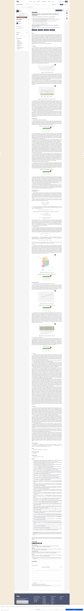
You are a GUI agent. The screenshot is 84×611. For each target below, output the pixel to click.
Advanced (65, 4)
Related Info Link (18, 26)
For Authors (43, 597)
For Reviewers (44, 598)
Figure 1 (56, 48)
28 (53, 230)
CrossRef (50, 467)
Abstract (18, 39)
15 (50, 165)
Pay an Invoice (35, 598)
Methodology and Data (19, 42)
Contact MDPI (35, 600)
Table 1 (33, 151)
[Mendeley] (41, 543)
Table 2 (44, 164)
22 (48, 195)
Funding (18, 46)
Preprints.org (52, 599)
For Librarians (44, 600)
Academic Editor (18, 21)
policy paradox (41, 43)
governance (50, 43)
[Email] (32, 543)
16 (58, 165)
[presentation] (53, 199)
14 (50, 177)
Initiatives (49, 1)
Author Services (44, 1)
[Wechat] (38, 543)
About (53, 1)
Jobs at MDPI (35, 601)
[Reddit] (40, 543)
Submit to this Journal (21, 13)
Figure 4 (34, 289)
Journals (30, 1)
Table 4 (53, 285)
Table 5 (42, 339)
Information (38, 1)
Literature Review (19, 41)
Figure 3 (38, 287)
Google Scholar (46, 467)
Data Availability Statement (20, 47)
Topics (34, 1)
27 (44, 228)
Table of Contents (19, 38)
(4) (61, 240)
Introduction (18, 40)
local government (46, 43)
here (35, 558)
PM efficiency (37, 43)
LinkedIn (61, 597)
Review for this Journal (22, 15)
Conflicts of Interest (19, 48)
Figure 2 (51, 103)
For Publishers (44, 601)
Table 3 (43, 246)
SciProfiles (52, 601)
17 (52, 177)
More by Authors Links (19, 28)
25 (58, 211)
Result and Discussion (19, 43)
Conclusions (18, 44)
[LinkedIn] (35, 543)
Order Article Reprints (58, 10)
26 (43, 228)
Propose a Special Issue (22, 17)
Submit (66, 1)
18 (53, 177)
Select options (19, 601)
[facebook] (37, 543)
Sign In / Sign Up (62, 1)
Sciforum (52, 597)
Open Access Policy (36, 599)
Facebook (61, 598)
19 (54, 177)
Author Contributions (19, 45)
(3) (61, 234)
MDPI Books (52, 598)
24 (41, 208)
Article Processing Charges (37, 597)
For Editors (43, 599)
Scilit (53, 467)
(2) (61, 214)
